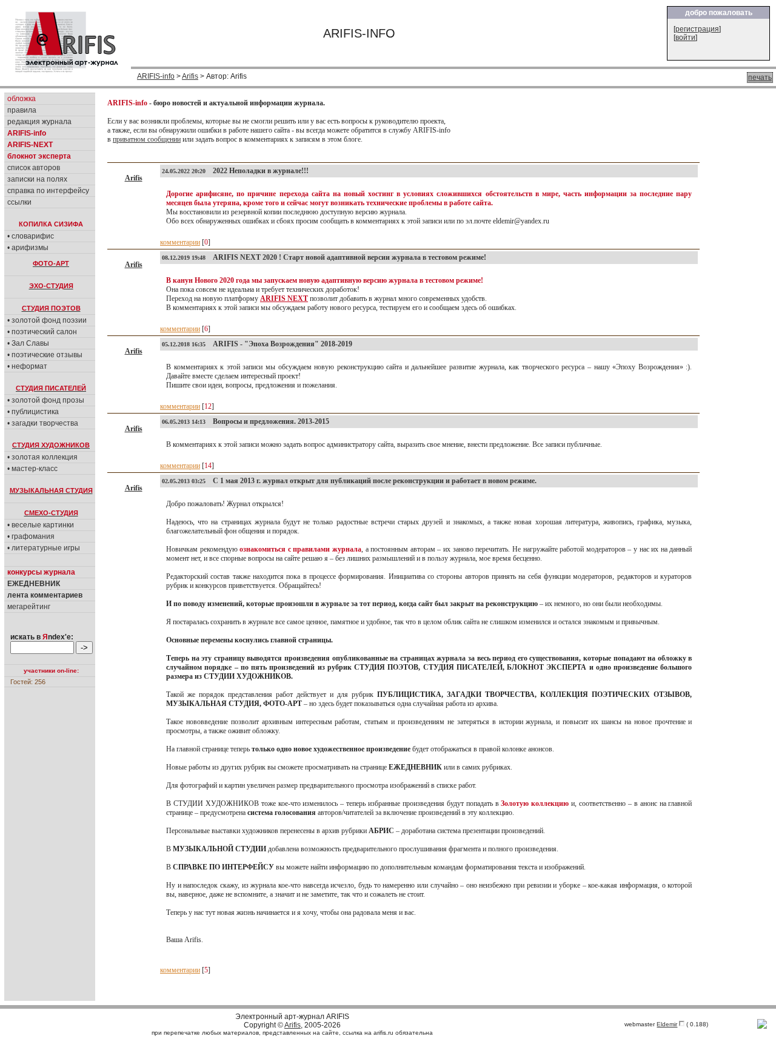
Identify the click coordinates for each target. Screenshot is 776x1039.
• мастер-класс (32, 468)
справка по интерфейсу (48, 190)
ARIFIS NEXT (284, 298)
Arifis (190, 76)
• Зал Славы (28, 343)
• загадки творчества (42, 423)
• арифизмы (27, 247)
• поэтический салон (42, 332)
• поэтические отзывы (44, 355)
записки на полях (37, 179)
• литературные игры (43, 548)
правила (21, 110)
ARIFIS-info (156, 76)
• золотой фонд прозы (45, 400)
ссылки (19, 202)
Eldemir (667, 1024)
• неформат (27, 366)
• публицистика (33, 411)
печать (760, 77)
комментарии (180, 242)
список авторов (33, 167)
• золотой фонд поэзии (47, 320)
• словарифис (30, 236)
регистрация (697, 29)
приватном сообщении (147, 139)
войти (685, 37)
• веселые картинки (40, 525)
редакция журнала (39, 121)
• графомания (31, 536)
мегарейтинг (28, 606)
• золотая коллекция (42, 457)
